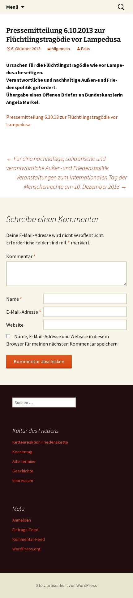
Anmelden (21, 520)
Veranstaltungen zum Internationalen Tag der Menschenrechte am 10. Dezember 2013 (71, 181)
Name (14, 299)
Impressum (22, 480)
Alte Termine (24, 461)
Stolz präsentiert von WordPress (66, 585)
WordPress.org (26, 549)
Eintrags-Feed (25, 529)
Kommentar (21, 256)
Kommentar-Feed (28, 539)
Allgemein (61, 48)
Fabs (85, 48)
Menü (12, 7)
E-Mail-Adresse (23, 312)
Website (15, 325)
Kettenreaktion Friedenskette (40, 442)
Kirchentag (22, 451)
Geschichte (22, 471)
